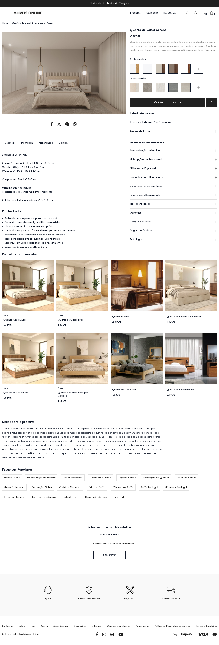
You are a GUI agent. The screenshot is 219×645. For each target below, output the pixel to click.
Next (113, 73)
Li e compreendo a (112, 544)
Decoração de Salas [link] (96, 497)
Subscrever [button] (109, 555)
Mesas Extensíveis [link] (14, 487)
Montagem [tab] (27, 143)
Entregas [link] (96, 626)
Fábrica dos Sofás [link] (123, 487)
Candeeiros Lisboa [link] (100, 478)
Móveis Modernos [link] (73, 478)
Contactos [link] (7, 626)
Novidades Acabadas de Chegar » (109, 3)
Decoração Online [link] (42, 487)
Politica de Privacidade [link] (122, 544)
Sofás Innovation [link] (186, 478)
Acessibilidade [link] (60, 626)
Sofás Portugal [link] (149, 487)
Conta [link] (44, 626)
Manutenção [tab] (46, 143)
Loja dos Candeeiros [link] (44, 497)
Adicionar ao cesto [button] (167, 102)
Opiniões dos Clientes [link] (118, 626)
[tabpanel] (64, 73)
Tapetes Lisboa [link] (127, 478)
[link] (28, 13)
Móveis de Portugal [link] (176, 487)
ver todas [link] (120, 497)
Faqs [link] (33, 626)
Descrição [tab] (10, 143)
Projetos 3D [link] (169, 13)
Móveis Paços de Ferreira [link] (41, 478)
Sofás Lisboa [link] (70, 497)
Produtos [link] (135, 13)
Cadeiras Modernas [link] (70, 487)
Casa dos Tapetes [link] (14, 497)
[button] (6, 13)
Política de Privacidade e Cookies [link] (172, 626)
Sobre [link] (22, 626)
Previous (14, 73)
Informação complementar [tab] (147, 143)
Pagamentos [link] (142, 626)
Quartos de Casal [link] (21, 23)
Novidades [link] (152, 13)
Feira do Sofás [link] (97, 487)
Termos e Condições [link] (206, 626)
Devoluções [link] (80, 626)
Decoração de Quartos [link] (156, 478)
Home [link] (5, 23)
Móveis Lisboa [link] (12, 478)
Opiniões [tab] (64, 143)
